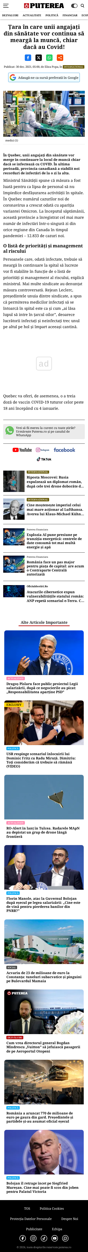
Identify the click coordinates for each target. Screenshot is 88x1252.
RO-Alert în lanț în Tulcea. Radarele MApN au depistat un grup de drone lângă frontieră (43, 832)
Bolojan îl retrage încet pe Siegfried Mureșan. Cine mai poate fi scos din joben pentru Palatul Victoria (42, 1187)
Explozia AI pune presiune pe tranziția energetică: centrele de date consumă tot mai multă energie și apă (54, 541)
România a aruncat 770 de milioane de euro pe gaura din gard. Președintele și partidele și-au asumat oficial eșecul (39, 1117)
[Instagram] (33, 1238)
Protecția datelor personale (31, 1219)
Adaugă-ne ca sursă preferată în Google (48, 77)
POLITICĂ (51, 15)
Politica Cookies (52, 1208)
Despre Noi (69, 1219)
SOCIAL (11, 967)
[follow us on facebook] (64, 450)
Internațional (73, 66)
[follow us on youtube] (22, 450)
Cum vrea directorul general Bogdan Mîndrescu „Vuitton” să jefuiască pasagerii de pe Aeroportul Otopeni (43, 1047)
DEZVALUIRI (10, 15)
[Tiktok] (44, 1238)
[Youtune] (54, 1238)
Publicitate (34, 1229)
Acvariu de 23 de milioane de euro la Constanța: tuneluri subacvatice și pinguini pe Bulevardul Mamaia (44, 977)
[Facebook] (22, 1238)
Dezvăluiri (14, 1037)
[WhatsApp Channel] (65, 1238)
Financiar (70, 15)
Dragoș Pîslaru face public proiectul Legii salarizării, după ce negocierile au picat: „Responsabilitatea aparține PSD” (42, 688)
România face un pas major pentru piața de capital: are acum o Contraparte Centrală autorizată (55, 568)
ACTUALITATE (32, 15)
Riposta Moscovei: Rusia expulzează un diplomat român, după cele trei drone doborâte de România (55, 481)
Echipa (57, 1229)
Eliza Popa (51, 67)
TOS (27, 1208)
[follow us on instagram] (42, 450)
